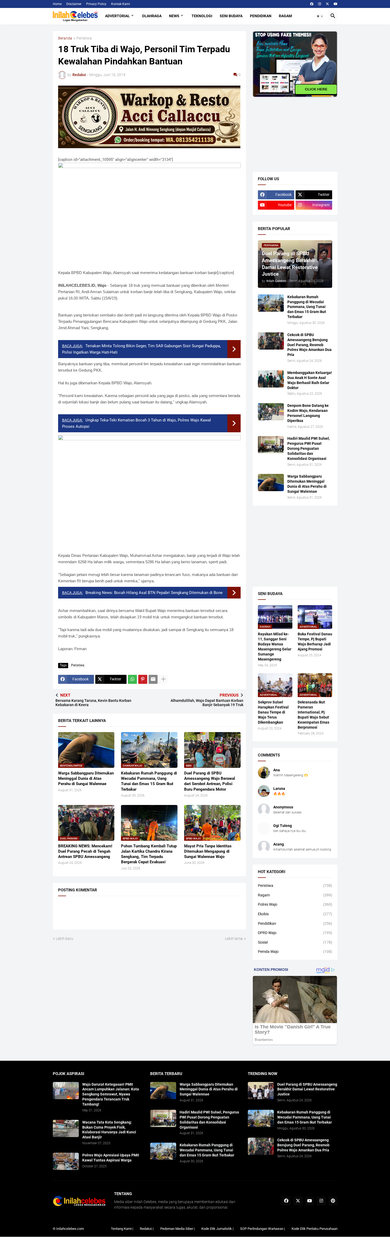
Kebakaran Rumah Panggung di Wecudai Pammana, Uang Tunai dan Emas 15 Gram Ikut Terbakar (149, 781)
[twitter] (327, 4)
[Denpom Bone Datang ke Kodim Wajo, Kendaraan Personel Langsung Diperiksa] (271, 411)
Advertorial (117, 16)
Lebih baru (64, 938)
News (174, 16)
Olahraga (152, 16)
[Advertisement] (292, 130)
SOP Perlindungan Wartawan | (262, 1229)
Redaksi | (147, 1229)
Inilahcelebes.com (70, 1229)
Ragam (285, 16)
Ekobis (295, 914)
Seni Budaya (231, 16)
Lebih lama (234, 938)
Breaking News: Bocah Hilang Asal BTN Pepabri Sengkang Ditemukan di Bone (154, 592)
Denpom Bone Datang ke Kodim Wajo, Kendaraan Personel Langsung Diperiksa (308, 413)
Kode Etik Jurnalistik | (217, 1229)
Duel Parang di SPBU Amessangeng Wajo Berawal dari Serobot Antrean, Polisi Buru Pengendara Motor (209, 781)
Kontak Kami (120, 4)
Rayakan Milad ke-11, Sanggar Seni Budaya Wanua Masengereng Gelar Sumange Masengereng (274, 646)
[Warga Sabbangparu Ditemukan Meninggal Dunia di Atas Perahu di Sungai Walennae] (271, 482)
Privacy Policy (96, 4)
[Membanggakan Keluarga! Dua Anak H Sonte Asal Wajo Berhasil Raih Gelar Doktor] (271, 379)
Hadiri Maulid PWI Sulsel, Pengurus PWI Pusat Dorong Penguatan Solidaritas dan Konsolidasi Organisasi (308, 448)
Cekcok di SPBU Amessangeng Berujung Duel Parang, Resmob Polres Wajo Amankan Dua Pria (309, 345)
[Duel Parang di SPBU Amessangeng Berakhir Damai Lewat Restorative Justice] (261, 1090)
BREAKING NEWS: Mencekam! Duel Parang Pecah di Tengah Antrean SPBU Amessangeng (85, 851)
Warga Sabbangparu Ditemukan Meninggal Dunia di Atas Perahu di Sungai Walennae (86, 778)
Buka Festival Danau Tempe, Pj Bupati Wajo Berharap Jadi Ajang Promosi (315, 641)
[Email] (153, 679)
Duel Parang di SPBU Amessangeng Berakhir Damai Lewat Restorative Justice (307, 1089)
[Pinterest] (142, 679)
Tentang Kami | (122, 1229)
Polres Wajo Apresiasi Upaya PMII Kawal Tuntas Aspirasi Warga (110, 1157)
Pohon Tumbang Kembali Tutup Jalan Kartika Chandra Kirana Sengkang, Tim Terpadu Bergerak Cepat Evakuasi (149, 854)
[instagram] (319, 4)
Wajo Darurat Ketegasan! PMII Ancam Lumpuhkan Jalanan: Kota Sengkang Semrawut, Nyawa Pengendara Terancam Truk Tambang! (110, 1094)
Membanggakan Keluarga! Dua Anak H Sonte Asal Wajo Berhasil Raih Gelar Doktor (309, 380)
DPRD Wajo (295, 933)
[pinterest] (332, 1200)
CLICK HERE (316, 89)
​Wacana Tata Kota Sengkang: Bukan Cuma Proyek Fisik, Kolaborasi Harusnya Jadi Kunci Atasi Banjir (109, 1129)
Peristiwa (84, 38)
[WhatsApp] (132, 679)
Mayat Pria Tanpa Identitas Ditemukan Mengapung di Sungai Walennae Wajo (208, 851)
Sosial (295, 942)
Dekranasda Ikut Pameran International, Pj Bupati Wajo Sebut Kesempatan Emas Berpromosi (313, 714)
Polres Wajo (295, 904)
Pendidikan (260, 16)
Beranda (65, 38)
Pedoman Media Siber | (177, 1229)
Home (57, 4)
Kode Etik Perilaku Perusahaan (314, 1229)
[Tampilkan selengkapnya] (163, 679)
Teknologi (202, 16)
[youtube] (335, 4)
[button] (319, 16)
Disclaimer (73, 4)
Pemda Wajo (295, 951)
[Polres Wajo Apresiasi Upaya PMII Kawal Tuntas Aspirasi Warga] (66, 1161)
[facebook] (311, 4)
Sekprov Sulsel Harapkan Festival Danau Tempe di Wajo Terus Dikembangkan (273, 712)
